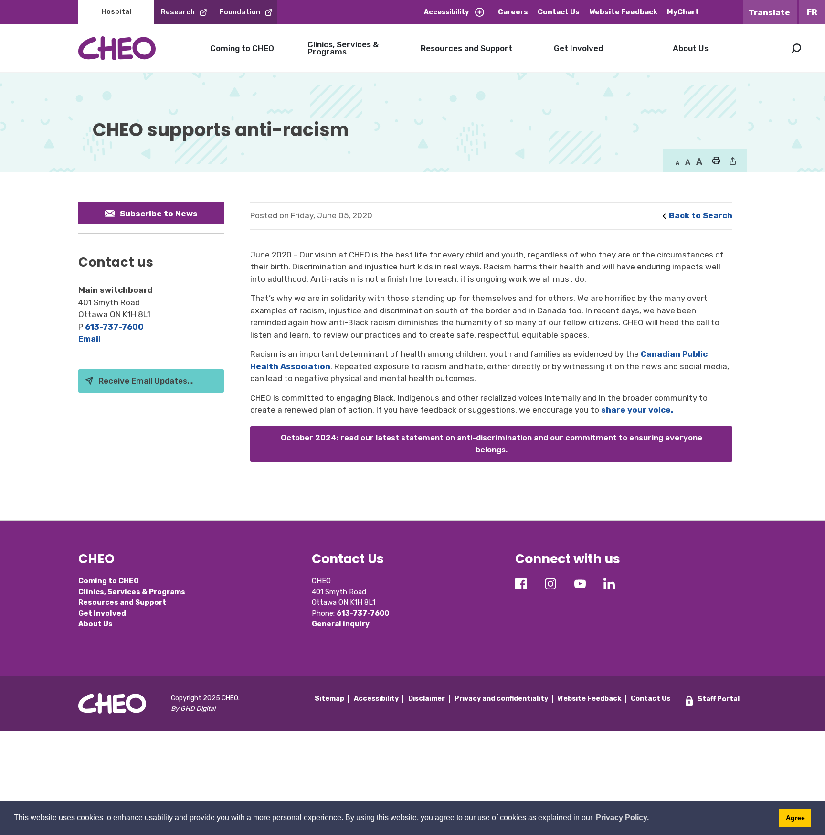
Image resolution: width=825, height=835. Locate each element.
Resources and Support (466, 48)
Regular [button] (677, 162)
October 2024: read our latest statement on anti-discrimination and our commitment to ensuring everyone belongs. (491, 444)
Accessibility (446, 12)
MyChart (683, 12)
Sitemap (329, 699)
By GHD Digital (193, 709)
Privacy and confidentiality (501, 699)
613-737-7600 (114, 327)
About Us (691, 48)
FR (812, 12)
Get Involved (578, 48)
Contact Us (559, 12)
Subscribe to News (159, 213)
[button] (716, 161)
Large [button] (687, 162)
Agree (795, 818)
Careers (513, 12)
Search (796, 48)
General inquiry (341, 624)
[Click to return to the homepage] (117, 48)
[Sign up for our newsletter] (516, 602)
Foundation (240, 12)
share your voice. (637, 410)
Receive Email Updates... (145, 380)
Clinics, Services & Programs (343, 48)
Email (89, 338)
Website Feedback (623, 12)
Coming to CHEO (242, 48)
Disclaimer (426, 699)
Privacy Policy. (622, 818)
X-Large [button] (699, 162)
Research (178, 12)
